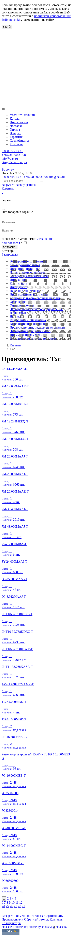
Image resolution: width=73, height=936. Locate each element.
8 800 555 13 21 (12, 151)
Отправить (9, 246)
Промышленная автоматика (29, 294)
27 (15, 906)
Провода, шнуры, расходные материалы (37, 327)
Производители (12, 919)
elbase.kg (48, 926)
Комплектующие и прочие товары (33, 338)
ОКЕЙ (7, 27)
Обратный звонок (36, 919)
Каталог (15, 118)
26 (11, 906)
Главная (15, 345)
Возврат (15, 133)
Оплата (15, 129)
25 (7, 906)
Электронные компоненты (28, 261)
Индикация (18, 279)
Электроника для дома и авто (30, 331)
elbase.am (21, 926)
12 (21, 902)
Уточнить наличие (22, 115)
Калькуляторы (11, 923)
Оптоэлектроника (22, 305)
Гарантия (16, 137)
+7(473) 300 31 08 (14, 155)
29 (23, 906)
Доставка (16, 126)
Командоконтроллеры (25, 265)
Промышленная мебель (26, 334)
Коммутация (18, 283)
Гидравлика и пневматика (28, 320)
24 (3, 906)
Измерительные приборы (27, 272)
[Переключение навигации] (3, 109)
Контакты (16, 144)
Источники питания (24, 268)
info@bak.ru (10, 158)
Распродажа (10, 254)
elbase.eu (7, 926)
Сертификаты (19, 140)
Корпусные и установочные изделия (35, 298)
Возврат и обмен (13, 915)
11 (16, 902)
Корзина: (8, 188)
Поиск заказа (19, 122)
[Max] (5, 910)
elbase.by (35, 926)
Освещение (18, 301)
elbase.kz (61, 926)
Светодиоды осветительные (29, 276)
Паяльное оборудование (26, 290)
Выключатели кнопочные (27, 323)
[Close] (3, 209)
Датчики (16, 316)
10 (13, 902)
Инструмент (18, 287)
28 (19, 906)
